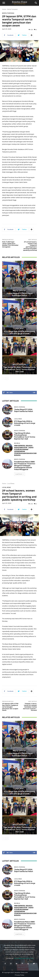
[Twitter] (34, 963)
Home (4, 9)
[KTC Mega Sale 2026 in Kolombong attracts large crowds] (19, 317)
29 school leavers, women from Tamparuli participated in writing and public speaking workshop (30, 246)
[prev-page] (3, 378)
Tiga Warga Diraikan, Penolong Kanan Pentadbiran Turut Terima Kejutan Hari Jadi (19, 369)
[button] (3, 3)
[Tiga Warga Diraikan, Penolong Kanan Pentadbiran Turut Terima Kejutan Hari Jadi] (19, 355)
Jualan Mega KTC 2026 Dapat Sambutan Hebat (19, 294)
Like (34, 392)
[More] (31, 35)
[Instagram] (11, 963)
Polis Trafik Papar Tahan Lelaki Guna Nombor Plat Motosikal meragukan (10, 244)
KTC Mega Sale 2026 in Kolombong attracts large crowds (19, 332)
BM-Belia (17, 443)
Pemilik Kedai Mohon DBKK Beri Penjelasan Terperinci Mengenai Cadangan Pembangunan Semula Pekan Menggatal (24, 465)
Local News (19, 328)
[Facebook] (5, 963)
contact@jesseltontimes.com (23, 958)
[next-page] (7, 378)
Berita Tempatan (12, 9)
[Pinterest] (22, 963)
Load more (18, 474)
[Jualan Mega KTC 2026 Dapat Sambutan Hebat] (19, 279)
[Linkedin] (17, 963)
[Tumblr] (28, 963)
